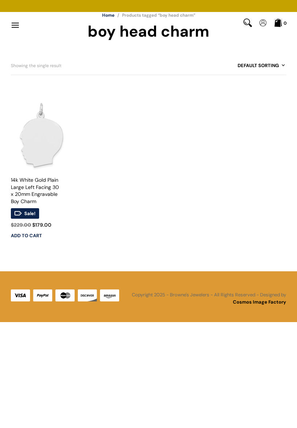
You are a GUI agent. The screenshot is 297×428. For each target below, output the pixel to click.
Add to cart (26, 235)
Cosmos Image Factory (259, 302)
